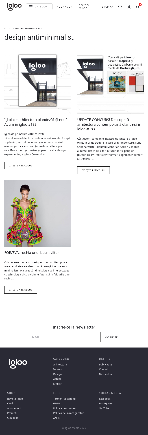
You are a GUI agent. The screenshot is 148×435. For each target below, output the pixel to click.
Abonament (65, 6)
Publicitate (105, 364)
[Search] (120, 6)
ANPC (56, 418)
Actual (57, 378)
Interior (57, 369)
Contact (103, 369)
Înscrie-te (111, 337)
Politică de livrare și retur (68, 413)
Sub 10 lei (13, 418)
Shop (105, 6)
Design (57, 374)
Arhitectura (60, 364)
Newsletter (105, 374)
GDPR (56, 403)
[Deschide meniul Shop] (111, 7)
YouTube (104, 408)
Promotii (12, 413)
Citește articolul (20, 165)
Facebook (104, 398)
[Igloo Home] (14, 7)
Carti (10, 403)
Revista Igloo (84, 7)
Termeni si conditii (64, 398)
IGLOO (7, 28)
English (57, 383)
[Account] (129, 6)
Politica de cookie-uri (65, 408)
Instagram (105, 403)
